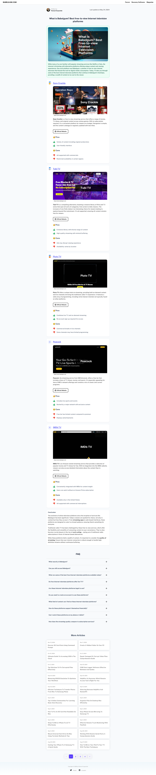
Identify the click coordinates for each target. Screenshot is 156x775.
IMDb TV (57, 427)
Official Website (62, 131)
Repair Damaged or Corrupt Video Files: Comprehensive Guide (94, 657)
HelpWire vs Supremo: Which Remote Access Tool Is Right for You (93, 680)
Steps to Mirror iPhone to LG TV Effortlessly (59, 724)
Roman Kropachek (56, 10)
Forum (127, 2)
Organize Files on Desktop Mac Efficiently (90, 702)
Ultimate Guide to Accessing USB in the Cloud (62, 657)
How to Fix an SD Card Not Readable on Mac (62, 713)
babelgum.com (10, 2)
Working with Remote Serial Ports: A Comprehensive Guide (92, 735)
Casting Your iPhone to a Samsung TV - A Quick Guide (61, 746)
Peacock (57, 342)
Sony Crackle (59, 83)
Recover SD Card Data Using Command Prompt (61, 646)
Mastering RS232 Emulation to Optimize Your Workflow (62, 680)
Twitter (75, 770)
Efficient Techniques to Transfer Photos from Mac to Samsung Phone (61, 691)
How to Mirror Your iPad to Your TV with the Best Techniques (92, 746)
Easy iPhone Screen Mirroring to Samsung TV (91, 713)
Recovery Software (138, 2)
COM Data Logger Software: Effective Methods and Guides (93, 668)
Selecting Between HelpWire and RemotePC (91, 691)
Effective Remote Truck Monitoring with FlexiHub (94, 724)
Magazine (150, 2)
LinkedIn (83, 770)
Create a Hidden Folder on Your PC (92, 645)
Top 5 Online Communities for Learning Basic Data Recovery (61, 702)
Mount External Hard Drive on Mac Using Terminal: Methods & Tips (60, 735)
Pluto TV (57, 256)
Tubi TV (56, 169)
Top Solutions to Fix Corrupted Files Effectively (60, 668)
